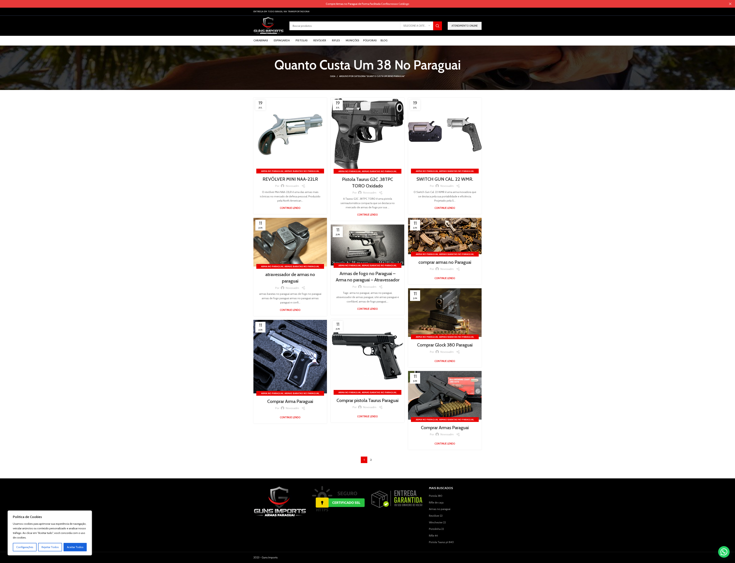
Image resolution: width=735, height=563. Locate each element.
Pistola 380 (435, 496)
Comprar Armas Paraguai (445, 427)
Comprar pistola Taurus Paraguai (367, 400)
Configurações (24, 547)
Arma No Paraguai (272, 171)
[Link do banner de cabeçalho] (362, 4)
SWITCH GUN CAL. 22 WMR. (444, 179)
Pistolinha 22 (436, 529)
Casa (332, 76)
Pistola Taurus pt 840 (441, 542)
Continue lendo (290, 208)
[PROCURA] (437, 25)
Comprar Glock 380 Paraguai (445, 345)
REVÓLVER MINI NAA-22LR (290, 179)
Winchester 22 (437, 522)
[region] (50, 533)
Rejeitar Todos (50, 547)
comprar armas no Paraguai (444, 262)
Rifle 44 (433, 535)
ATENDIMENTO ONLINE (465, 25)
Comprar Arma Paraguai (290, 401)
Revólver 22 (436, 515)
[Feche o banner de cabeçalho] (730, 4)
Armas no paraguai (439, 509)
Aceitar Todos (75, 547)
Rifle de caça (436, 502)
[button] (724, 552)
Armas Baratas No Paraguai (301, 171)
